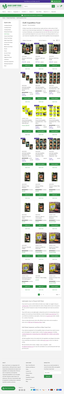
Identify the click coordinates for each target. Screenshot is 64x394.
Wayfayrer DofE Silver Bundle (54, 59)
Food (9, 11)
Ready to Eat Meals (8, 46)
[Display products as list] (59, 40)
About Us (46, 11)
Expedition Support (30, 377)
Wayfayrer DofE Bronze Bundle (27, 59)
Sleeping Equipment (8, 63)
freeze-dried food (52, 314)
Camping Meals (7, 29)
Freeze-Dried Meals (11, 17)
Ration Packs (29, 379)
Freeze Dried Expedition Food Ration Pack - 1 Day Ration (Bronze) (27, 122)
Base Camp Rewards (30, 365)
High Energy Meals (8, 40)
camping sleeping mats (27, 333)
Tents (5, 65)
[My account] (58, 6)
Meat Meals (6, 44)
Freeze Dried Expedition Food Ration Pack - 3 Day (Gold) (54, 122)
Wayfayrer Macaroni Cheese (26, 217)
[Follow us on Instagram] (24, 390)
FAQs (27, 369)
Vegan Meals (7, 55)
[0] (60, 6)
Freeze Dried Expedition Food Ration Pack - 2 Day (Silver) (41, 122)
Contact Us (28, 371)
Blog (27, 381)
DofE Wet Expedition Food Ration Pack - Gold (54, 88)
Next (57, 294)
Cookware (6, 59)
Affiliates (28, 375)
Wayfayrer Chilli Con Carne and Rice (40, 217)
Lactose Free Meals (8, 42)
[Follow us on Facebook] (19, 390)
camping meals (25, 305)
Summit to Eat (25, 118)
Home (3, 17)
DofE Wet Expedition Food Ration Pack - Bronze (26, 89)
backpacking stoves (36, 333)
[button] (25, 92)
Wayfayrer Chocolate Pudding (26, 248)
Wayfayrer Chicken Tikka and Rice (54, 186)
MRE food (30, 322)
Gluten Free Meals (8, 38)
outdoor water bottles (54, 333)
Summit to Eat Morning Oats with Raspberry (27, 278)
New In (4, 11)
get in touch (46, 340)
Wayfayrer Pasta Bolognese (25, 186)
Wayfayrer (24, 56)
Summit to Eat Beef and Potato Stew (40, 248)
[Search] (53, 6)
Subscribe (53, 11)
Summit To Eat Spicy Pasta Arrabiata (54, 278)
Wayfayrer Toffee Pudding (41, 277)
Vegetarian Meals (8, 57)
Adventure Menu (38, 322)
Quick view (27, 68)
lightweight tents (45, 333)
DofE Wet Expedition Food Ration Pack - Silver (41, 88)
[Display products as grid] (57, 40)
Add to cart (27, 65)
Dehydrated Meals (8, 31)
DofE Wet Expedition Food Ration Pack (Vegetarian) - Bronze (26, 155)
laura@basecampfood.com (28, 346)
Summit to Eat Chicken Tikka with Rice (53, 248)
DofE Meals (6, 33)
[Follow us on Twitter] (22, 390)
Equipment (16, 11)
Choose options (27, 98)
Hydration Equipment (9, 61)
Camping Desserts (8, 25)
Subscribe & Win (56, 1)
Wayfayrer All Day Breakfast (39, 186)
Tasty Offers (39, 11)
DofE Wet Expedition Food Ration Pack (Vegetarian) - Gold (53, 155)
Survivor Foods (7, 53)
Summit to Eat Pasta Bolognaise (53, 217)
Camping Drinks (7, 27)
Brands (31, 11)
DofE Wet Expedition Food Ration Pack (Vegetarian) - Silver (40, 155)
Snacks (5, 48)
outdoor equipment (48, 332)
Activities (24, 11)
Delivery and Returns (30, 367)
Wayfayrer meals (48, 30)
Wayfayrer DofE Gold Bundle (40, 59)
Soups (5, 50)
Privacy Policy (29, 373)
